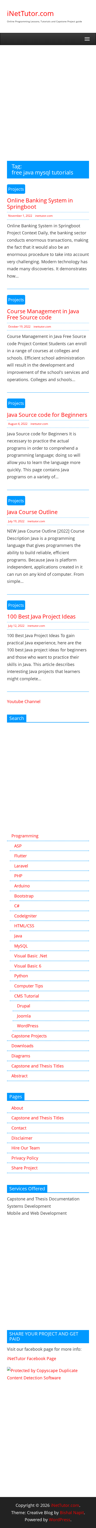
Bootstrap (24, 896)
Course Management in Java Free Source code (43, 314)
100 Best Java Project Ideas (41, 616)
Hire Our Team (25, 1148)
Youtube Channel (24, 701)
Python (21, 976)
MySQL (21, 946)
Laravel (21, 866)
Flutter (20, 856)
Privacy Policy (24, 1158)
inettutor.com (44, 216)
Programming (24, 836)
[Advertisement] (48, 95)
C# (17, 906)
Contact (18, 1128)
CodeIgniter (25, 916)
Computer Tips (28, 986)
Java (18, 936)
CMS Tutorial (26, 996)
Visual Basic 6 (27, 966)
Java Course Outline (32, 512)
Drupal (23, 1006)
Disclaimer (21, 1138)
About (17, 1108)
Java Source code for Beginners (47, 414)
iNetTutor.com (30, 13)
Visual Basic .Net (30, 956)
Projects (16, 189)
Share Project (24, 1168)
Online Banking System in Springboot (40, 203)
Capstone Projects (29, 1036)
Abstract (19, 1076)
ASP (18, 846)
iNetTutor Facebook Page (31, 1358)
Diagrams (20, 1056)
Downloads (22, 1045)
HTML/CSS (24, 925)
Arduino (22, 886)
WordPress (27, 1026)
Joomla (24, 1016)
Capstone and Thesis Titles (37, 1066)
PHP (18, 875)
